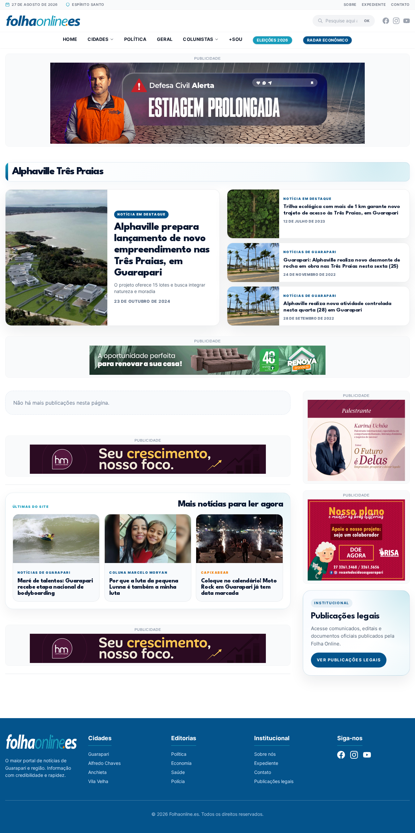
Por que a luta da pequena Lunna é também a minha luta (143, 587)
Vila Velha (98, 781)
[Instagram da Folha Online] (396, 21)
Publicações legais (273, 781)
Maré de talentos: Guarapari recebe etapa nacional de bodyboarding (55, 587)
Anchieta (97, 772)
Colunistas (198, 39)
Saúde (178, 772)
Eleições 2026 (272, 40)
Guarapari (98, 754)
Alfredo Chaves (104, 763)
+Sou (235, 39)
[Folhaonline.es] (43, 21)
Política (135, 39)
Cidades (98, 39)
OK (367, 20)
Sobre (350, 4)
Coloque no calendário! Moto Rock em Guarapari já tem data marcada (239, 587)
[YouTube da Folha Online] (406, 21)
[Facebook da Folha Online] (386, 21)
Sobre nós (265, 754)
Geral (165, 39)
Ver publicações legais (349, 659)
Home (70, 39)
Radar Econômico (327, 40)
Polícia (178, 781)
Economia (181, 763)
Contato (400, 4)
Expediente (374, 4)
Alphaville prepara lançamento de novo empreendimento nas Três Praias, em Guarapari (161, 250)
